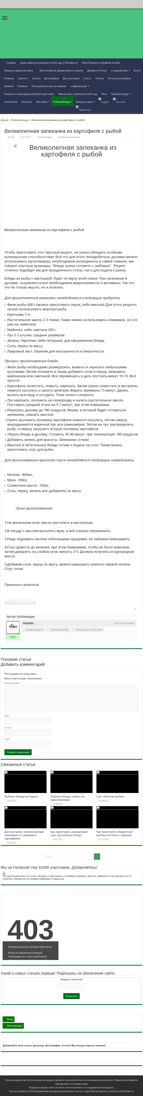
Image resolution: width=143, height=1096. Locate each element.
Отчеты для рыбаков (119, 78)
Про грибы (41, 101)
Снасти (22, 78)
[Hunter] (12, 627)
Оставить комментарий (69, 137)
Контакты (27, 101)
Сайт (7, 739)
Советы (36, 78)
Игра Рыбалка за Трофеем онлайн (101, 62)
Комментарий (12, 683)
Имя (6, 716)
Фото (104, 94)
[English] (103, 101)
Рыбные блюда (61, 101)
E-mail (7, 727)
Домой (4, 120)
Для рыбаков (52, 78)
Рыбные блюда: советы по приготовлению (67, 798)
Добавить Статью (97, 70)
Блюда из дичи (84, 101)
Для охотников (71, 78)
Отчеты (99, 78)
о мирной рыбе (79, 86)
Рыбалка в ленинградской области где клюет (29, 94)
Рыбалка (9, 78)
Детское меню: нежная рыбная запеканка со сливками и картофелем (24, 835)
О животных (11, 101)
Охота (137, 70)
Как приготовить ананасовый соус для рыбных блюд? (68, 833)
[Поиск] (97, 856)
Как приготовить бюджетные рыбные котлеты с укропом (114, 833)
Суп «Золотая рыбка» (110, 796)
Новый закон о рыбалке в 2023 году (77, 94)
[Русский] (119, 101)
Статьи (87, 78)
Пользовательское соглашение (48, 86)
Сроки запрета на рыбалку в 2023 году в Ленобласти (49, 62)
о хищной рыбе (119, 70)
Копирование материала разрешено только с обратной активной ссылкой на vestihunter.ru (84, 1091)
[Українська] (83, 109)
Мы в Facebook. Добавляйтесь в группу (61, 70)
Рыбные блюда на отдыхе (21, 796)
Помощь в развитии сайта (18, 70)
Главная (11, 62)
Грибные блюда (119, 94)
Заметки (8, 86)
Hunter (11, 137)
